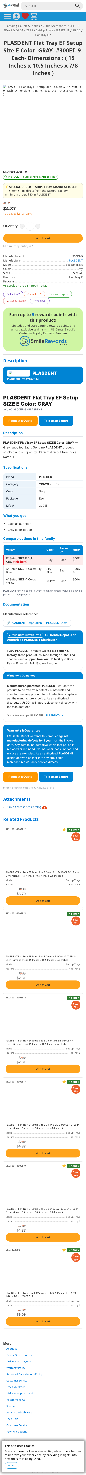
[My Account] (16, 16)
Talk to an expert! (58, 294)
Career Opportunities (19, 1355)
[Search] (77, 6)
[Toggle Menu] (7, 16)
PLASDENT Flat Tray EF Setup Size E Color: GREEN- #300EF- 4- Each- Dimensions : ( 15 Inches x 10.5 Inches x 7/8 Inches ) (40, 1042)
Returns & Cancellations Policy (24, 1374)
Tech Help (12, 1419)
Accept (12, 1465)
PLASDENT (76, 260)
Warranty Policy (15, 1368)
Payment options (16, 1431)
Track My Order (15, 1387)
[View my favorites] (25, 16)
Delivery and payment (19, 1361)
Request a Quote (20, 421)
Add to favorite (18, 300)
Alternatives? (34, 294)
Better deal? (13, 294)
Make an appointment (19, 1393)
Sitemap (11, 1406)
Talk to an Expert (56, 421)
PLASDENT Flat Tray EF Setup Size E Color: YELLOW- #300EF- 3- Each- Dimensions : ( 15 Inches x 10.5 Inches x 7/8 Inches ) (41, 958)
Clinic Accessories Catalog (24, 807)
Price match (39, 300)
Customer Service (16, 1380)
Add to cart (43, 238)
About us (11, 1348)
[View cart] (34, 16)
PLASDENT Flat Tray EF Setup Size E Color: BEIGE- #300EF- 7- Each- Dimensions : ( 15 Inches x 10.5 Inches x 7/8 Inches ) (43, 1126)
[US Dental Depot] (11, 7)
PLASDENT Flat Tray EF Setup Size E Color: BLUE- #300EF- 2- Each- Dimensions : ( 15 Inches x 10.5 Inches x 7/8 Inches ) (42, 874)
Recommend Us (15, 1399)
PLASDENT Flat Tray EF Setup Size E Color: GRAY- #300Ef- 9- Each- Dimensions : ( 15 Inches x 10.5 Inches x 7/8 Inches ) (42, 1210)
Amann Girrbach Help (19, 1412)
